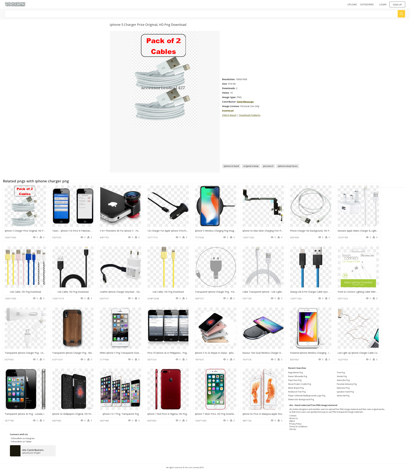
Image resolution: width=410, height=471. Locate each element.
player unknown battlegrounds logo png (306, 395)
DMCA (292, 421)
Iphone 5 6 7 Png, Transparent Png (120, 413)
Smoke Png (342, 376)
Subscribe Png (343, 380)
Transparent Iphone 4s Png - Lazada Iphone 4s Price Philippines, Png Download (46, 413)
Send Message (245, 101)
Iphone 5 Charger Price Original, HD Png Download (31, 230)
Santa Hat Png (343, 395)
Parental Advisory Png (347, 384)
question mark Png (345, 391)
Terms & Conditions (298, 426)
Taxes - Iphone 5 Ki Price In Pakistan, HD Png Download (81, 230)
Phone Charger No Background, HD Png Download (316, 230)
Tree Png (341, 372)
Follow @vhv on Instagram (22, 438)
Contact (292, 415)
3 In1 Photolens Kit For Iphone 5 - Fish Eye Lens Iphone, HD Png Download (139, 230)
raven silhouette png (297, 376)
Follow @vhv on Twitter (21, 441)
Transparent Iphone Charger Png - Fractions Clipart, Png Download (229, 291)
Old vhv (292, 429)
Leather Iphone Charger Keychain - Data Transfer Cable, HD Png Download (139, 291)
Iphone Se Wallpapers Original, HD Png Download (78, 413)
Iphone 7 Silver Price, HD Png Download (216, 413)
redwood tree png (297, 391)
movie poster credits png (299, 384)
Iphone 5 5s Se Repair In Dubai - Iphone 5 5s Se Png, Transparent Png (231, 352)
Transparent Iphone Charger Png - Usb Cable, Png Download (36, 352)
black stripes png (296, 388)
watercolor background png (301, 399)
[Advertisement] (261, 53)
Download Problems (249, 115)
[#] (164, 78)
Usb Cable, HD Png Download (25, 291)
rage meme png (295, 372)
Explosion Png (343, 388)
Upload (352, 4)
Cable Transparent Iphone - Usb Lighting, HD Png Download (273, 291)
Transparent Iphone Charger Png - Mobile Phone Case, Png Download (88, 352)
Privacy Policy (295, 423)
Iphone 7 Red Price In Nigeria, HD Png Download (172, 413)
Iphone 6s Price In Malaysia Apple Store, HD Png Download (273, 413)
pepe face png (294, 380)
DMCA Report (229, 115)
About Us (293, 418)
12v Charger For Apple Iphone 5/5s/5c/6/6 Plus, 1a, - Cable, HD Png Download (188, 230)
